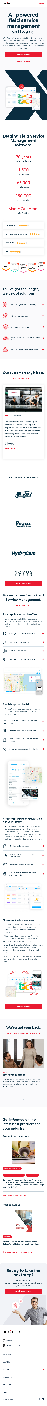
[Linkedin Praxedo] (40, 1399)
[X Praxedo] (43, 1399)
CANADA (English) (12, 1345)
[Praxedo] (8, 3)
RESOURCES (7, 1377)
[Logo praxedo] (23, 1332)
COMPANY (7, 1385)
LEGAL (5, 1392)
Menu (41, 3)
